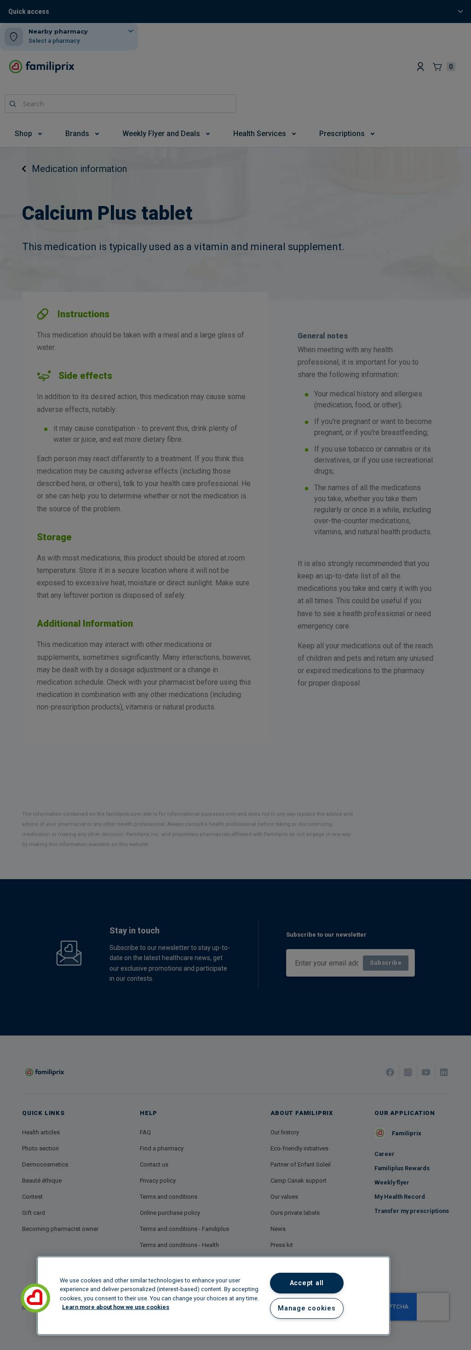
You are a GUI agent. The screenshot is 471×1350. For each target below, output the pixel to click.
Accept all (307, 1283)
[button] (35, 1298)
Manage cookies (306, 1308)
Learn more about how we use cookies (115, 1306)
